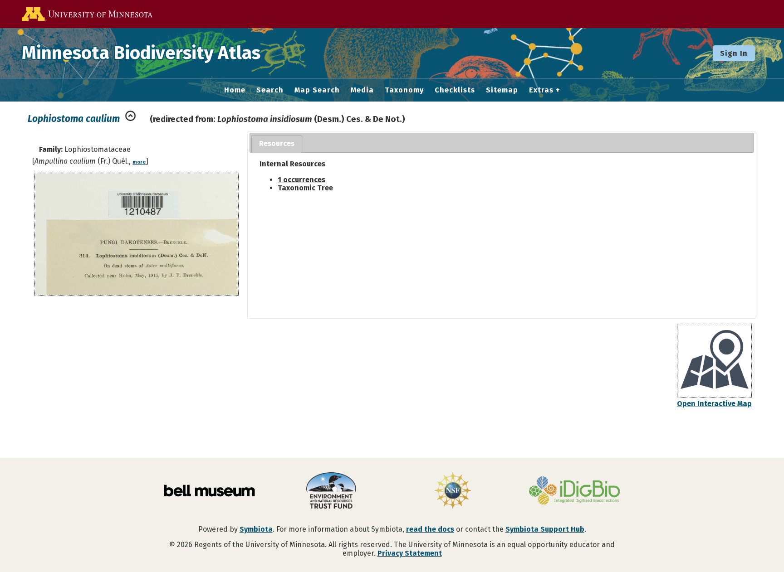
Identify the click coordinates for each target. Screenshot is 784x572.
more (139, 162)
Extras (541, 90)
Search (270, 90)
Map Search (317, 90)
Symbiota (256, 529)
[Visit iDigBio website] (574, 491)
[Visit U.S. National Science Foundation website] (453, 491)
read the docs (430, 529)
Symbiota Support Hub (544, 529)
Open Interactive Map (714, 403)
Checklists (455, 90)
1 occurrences (301, 179)
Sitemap (502, 90)
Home (234, 90)
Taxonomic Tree (305, 188)
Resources (276, 143)
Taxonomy (404, 90)
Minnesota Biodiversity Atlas (141, 53)
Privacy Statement (409, 553)
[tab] (276, 144)
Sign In (734, 53)
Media (362, 90)
